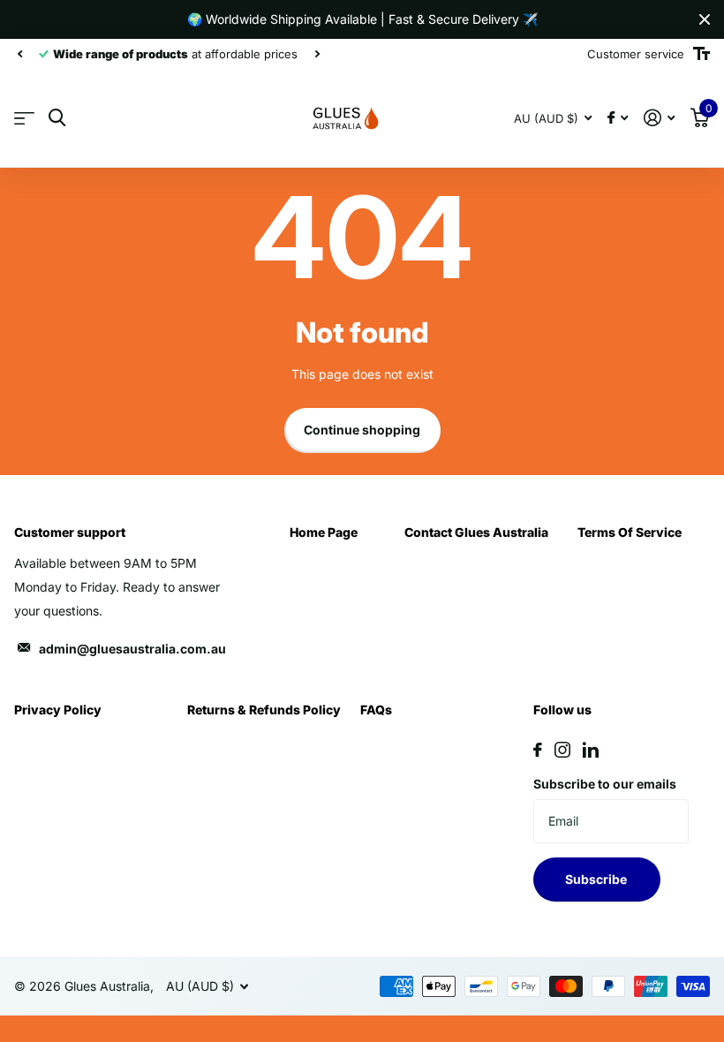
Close (704, 19)
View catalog (24, 118)
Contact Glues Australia (476, 532)
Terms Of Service (629, 532)
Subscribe (597, 879)
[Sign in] (659, 118)
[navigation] (19, 53)
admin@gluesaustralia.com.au (132, 648)
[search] (57, 118)
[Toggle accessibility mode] (701, 53)
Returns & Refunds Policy (264, 709)
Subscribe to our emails (604, 783)
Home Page (324, 532)
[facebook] (537, 750)
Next (317, 54)
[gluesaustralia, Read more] (618, 118)
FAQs (376, 709)
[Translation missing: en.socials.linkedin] (591, 750)
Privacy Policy (58, 709)
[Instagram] (562, 750)
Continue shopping (362, 429)
